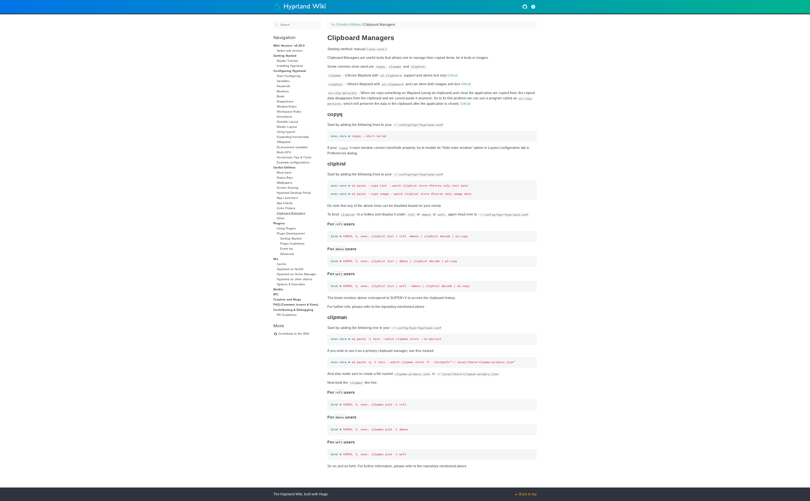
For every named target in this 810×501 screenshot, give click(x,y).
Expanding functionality (293, 137)
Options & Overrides (291, 284)
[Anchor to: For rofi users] (359, 224)
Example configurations (293, 162)
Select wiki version (289, 50)
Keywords (283, 86)
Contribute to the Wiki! (294, 333)
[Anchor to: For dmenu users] (361, 249)
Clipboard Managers (291, 213)
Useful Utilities (284, 167)
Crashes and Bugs (287, 299)
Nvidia (278, 289)
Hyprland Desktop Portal (294, 192)
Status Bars (285, 177)
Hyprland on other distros (294, 279)
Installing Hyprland (290, 65)
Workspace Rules (289, 111)
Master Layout (287, 126)
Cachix (281, 264)
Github (452, 75)
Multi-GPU (284, 152)
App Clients (285, 203)
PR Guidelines (287, 314)
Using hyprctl (286, 131)
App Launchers (287, 197)
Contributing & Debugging (293, 309)
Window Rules (287, 106)
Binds (281, 96)
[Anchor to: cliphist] (351, 163)
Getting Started (290, 238)
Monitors (283, 91)
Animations (284, 116)
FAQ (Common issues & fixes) (295, 304)
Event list (286, 248)
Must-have (284, 172)
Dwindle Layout (287, 121)
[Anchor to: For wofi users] (359, 274)
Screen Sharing (287, 187)
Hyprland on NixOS (290, 269)
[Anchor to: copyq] (348, 114)
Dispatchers (285, 101)
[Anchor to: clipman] (352, 317)
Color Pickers (286, 208)
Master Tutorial (287, 60)
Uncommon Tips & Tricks (294, 157)
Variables (283, 81)
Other (281, 218)
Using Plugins (286, 228)
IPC (275, 294)
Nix (275, 259)
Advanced (287, 254)
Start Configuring (289, 76)
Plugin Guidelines (292, 243)
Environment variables (292, 147)
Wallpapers (284, 182)
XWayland (284, 142)
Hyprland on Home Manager (296, 274)
